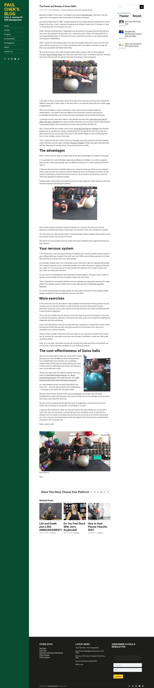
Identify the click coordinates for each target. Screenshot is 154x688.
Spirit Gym (43, 651)
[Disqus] (75, 559)
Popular (124, 15)
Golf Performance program (57, 375)
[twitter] (8, 59)
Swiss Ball (90, 10)
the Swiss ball (87, 15)
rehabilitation (84, 10)
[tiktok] (18, 59)
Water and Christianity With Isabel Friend (133, 45)
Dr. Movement (56, 10)
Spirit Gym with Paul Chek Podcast (51, 653)
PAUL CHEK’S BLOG (53, 686)
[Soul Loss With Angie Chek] (121, 21)
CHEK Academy (44, 657)
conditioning (70, 10)
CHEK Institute (44, 655)
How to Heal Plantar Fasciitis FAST (73, 527)
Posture (79, 10)
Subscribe (118, 676)
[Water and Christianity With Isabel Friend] (121, 44)
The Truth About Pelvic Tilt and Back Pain (97, 527)
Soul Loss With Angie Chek (133, 22)
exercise (75, 10)
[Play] (75, 451)
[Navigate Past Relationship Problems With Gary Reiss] (121, 31)
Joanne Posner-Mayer (55, 54)
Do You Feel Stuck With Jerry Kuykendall (50, 527)
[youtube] (15, 59)
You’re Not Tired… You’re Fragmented (87, 648)
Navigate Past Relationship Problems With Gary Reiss (133, 33)
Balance (65, 10)
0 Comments (52, 532)
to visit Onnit (76, 394)
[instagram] (12, 59)
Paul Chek (42, 648)
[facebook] (5, 59)
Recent (137, 15)
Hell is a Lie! (79, 664)
